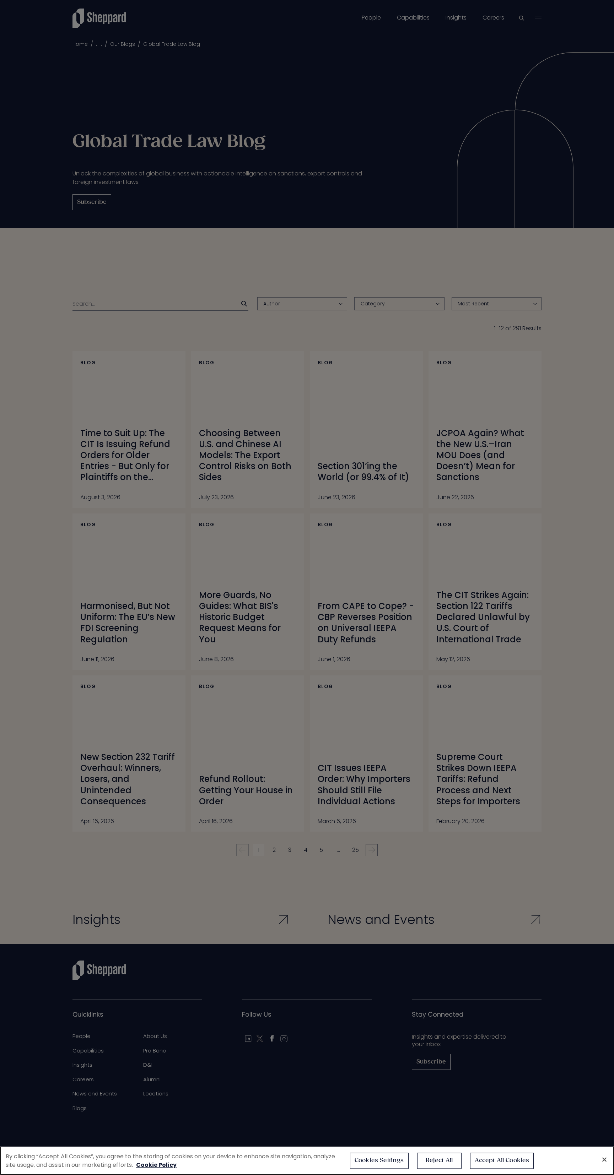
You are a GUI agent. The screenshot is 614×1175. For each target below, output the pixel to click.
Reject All (439, 1160)
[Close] (604, 1160)
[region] (307, 1161)
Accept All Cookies (502, 1160)
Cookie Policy (156, 1165)
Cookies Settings (379, 1160)
